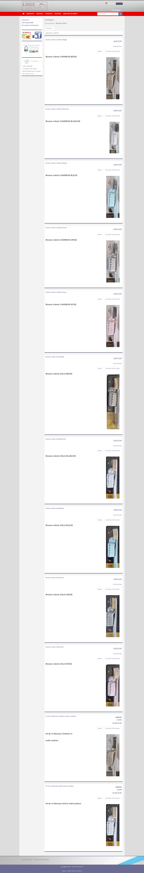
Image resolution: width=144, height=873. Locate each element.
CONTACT (39, 14)
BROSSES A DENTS (61, 23)
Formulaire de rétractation (41, 859)
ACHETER (58, 14)
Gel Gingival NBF (27, 23)
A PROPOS (48, 14)
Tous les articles (49, 23)
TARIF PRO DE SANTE (70, 14)
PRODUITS (30, 14)
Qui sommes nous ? (26, 859)
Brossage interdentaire (30, 25)
